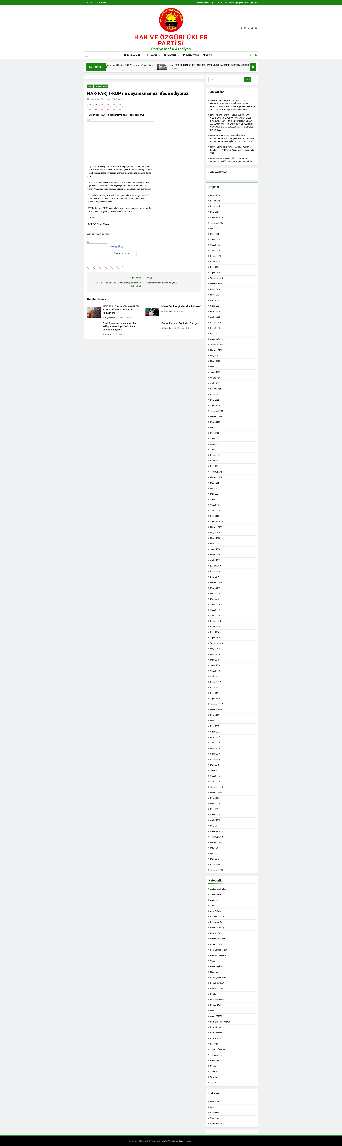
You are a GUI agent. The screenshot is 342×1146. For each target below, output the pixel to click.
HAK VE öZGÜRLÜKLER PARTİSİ (171, 40)
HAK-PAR (218, 3)
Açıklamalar (205, 3)
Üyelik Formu (243, 3)
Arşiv (255, 3)
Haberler (230, 3)
